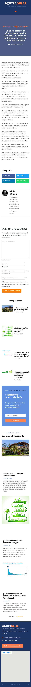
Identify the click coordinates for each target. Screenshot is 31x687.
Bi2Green (13, 44)
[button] (15, 11)
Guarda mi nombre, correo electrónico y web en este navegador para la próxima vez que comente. (15, 284)
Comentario (6, 260)
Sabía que (20, 44)
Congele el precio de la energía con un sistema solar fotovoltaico (21, 374)
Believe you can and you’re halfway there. (21, 309)
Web (26, 278)
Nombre (5, 267)
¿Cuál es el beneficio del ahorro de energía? (21, 330)
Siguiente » (19, 616)
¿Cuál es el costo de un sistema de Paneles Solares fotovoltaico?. (21, 354)
